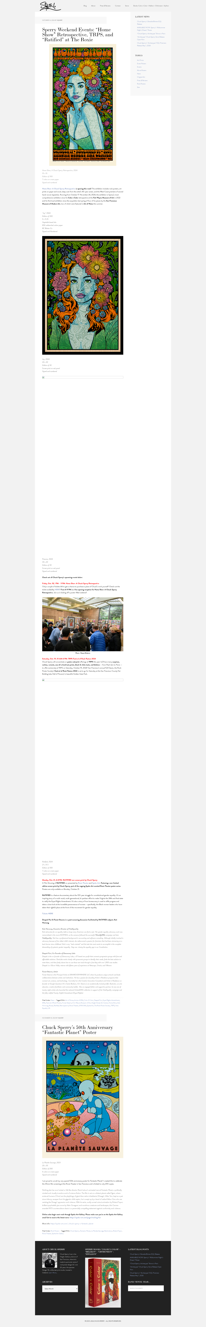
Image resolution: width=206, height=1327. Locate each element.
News (52, 1000)
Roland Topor (117, 1231)
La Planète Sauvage (97, 1231)
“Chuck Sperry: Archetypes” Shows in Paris (151, 33)
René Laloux (108, 1231)
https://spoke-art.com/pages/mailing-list (85, 1217)
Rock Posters (55, 1231)
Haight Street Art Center (99, 1003)
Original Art (141, 77)
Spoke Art (90, 1005)
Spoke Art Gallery (58, 1233)
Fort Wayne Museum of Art (81, 1003)
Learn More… (53, 1272)
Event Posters (141, 63)
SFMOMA (82, 1005)
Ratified (56, 1005)
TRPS (113, 1005)
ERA (43, 1003)
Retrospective (64, 1005)
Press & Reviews (142, 80)
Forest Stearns (67, 1003)
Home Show (113, 1003)
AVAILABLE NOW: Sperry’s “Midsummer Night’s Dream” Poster (151, 28)
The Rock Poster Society (102, 1005)
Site (138, 87)
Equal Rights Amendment (111, 1000)
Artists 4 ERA (78, 1000)
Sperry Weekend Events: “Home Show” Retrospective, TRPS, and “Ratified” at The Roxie (77, 34)
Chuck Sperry (50, 6)
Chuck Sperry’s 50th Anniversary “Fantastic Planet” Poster (77, 1029)
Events (139, 67)
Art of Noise (69, 1000)
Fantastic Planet (85, 1231)
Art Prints (140, 60)
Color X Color (88, 1000)
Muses (51, 1005)
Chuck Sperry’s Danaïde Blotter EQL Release (145, 1254)
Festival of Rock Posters (54, 1003)
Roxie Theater (73, 1005)
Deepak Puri (98, 1000)
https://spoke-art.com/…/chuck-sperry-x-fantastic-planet (72, 1223)
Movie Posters (141, 70)
